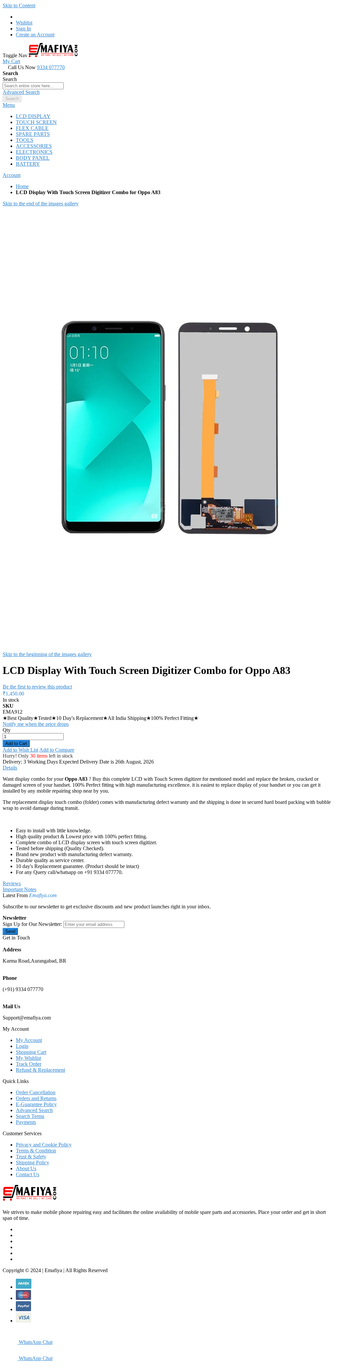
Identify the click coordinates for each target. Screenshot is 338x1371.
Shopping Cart (31, 1052)
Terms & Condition (36, 1150)
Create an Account (35, 34)
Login (22, 1046)
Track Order (28, 1064)
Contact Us (27, 1174)
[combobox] (33, 85)
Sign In (23, 28)
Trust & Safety (31, 1156)
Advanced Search (21, 92)
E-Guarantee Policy (36, 1104)
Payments (26, 1122)
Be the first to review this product (37, 686)
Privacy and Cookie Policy (44, 1144)
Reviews (12, 883)
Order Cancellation (35, 1092)
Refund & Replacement (40, 1070)
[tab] (169, 105)
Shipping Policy (32, 1162)
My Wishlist (28, 1058)
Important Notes (19, 889)
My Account (29, 1040)
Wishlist (24, 22)
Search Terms (30, 1116)
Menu (9, 105)
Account (11, 175)
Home (22, 186)
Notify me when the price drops (36, 724)
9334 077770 (51, 67)
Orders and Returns (36, 1098)
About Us (26, 1168)
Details (10, 767)
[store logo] (53, 55)
